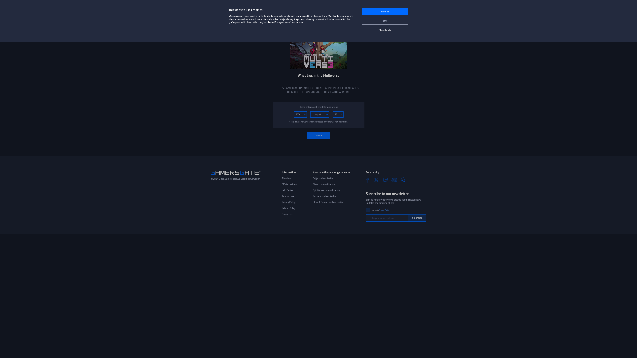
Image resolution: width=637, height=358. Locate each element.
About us (286, 178)
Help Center (287, 190)
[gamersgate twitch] (385, 179)
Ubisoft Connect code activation (328, 202)
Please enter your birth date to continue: (318, 107)
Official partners (289, 184)
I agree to (380, 210)
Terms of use (288, 196)
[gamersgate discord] (394, 180)
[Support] (403, 179)
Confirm (318, 135)
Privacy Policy (288, 202)
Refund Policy (288, 208)
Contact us (287, 214)
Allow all (385, 11)
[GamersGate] (235, 175)
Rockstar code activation (325, 196)
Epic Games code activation (326, 190)
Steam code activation (324, 184)
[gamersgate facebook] (367, 179)
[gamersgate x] (376, 179)
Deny (385, 21)
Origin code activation (323, 178)
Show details (385, 30)
